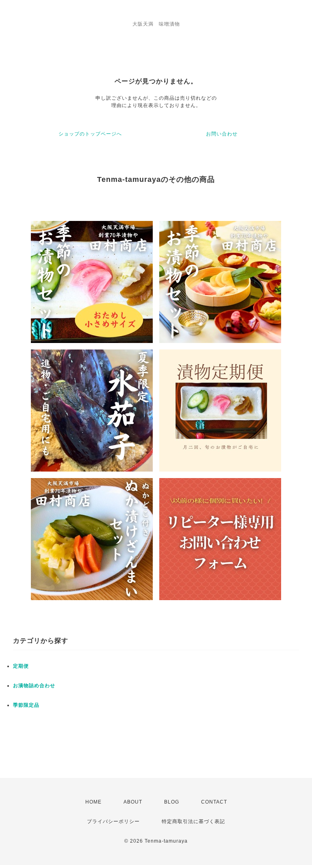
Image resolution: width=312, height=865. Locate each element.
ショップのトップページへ (90, 134)
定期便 (21, 666)
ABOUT (133, 802)
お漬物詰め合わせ (34, 685)
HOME (93, 802)
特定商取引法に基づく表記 (193, 821)
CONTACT (214, 802)
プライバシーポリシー (113, 821)
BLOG (171, 802)
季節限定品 (26, 705)
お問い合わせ (222, 134)
